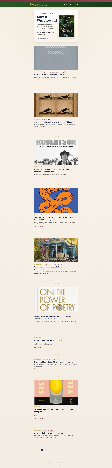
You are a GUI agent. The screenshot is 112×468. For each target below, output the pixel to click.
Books (51, 214)
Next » (69, 450)
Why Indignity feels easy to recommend (50, 75)
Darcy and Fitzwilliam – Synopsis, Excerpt (51, 340)
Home (65, 4)
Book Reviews (47, 119)
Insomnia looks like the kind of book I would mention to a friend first (52, 170)
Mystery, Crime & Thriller (55, 264)
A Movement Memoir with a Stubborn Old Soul (53, 122)
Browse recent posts (43, 38)
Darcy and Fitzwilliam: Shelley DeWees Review (53, 362)
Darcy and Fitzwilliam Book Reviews (49, 433)
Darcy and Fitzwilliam (54, 337)
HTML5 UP (57, 464)
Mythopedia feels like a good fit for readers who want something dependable (53, 218)
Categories (78, 4)
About (71, 4)
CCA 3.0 (62, 464)
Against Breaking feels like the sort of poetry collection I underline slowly (52, 317)
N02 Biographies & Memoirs (57, 72)
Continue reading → (38, 81)
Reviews (46, 72)
